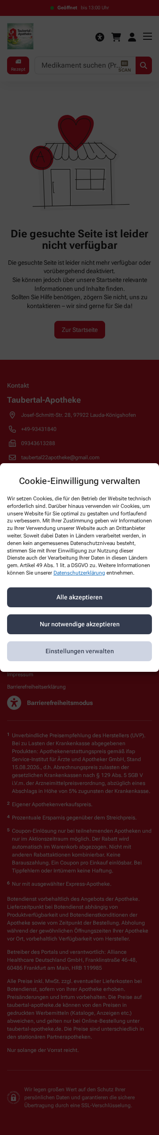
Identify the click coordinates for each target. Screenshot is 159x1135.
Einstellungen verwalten (79, 651)
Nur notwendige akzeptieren (80, 624)
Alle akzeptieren (79, 597)
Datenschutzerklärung (79, 573)
